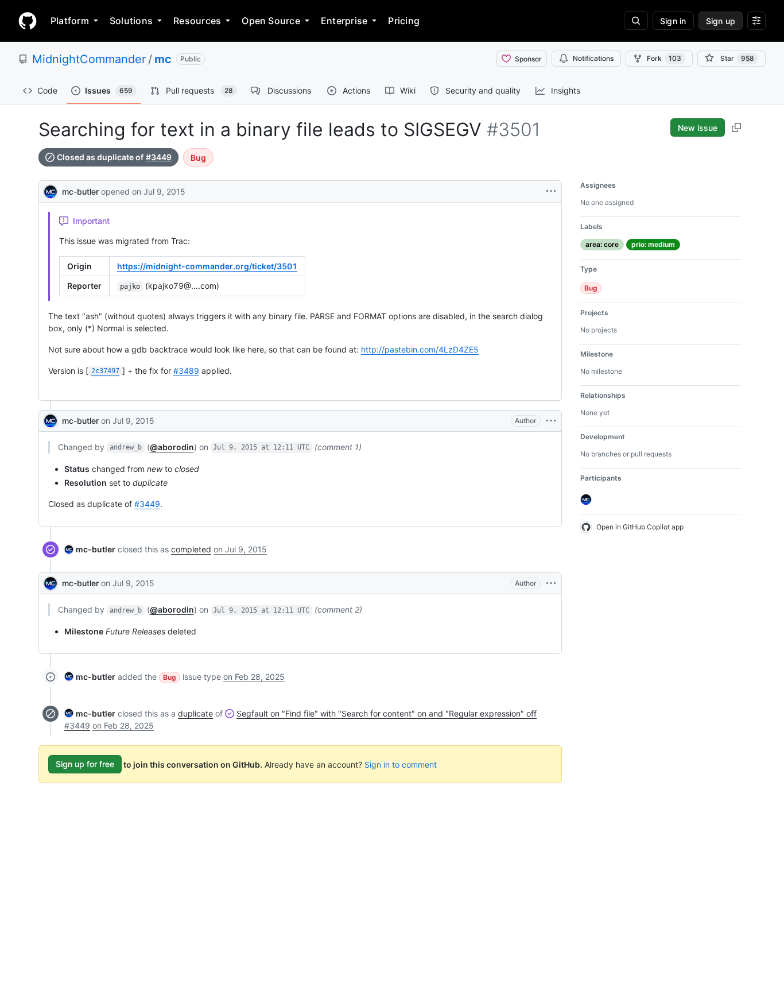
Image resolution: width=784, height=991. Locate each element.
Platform (70, 20)
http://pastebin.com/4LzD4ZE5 (420, 349)
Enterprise (344, 20)
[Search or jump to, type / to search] (636, 20)
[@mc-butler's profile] (50, 190)
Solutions (131, 20)
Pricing (404, 20)
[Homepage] (27, 20)
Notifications (593, 58)
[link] (89, 549)
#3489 (186, 371)
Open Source (271, 20)
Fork (664, 58)
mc (163, 59)
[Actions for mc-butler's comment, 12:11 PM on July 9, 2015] (551, 421)
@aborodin (172, 447)
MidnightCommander (89, 59)
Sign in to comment (400, 764)
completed (191, 549)
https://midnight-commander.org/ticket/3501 (207, 266)
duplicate (195, 713)
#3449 (159, 157)
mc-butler (80, 191)
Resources (197, 20)
